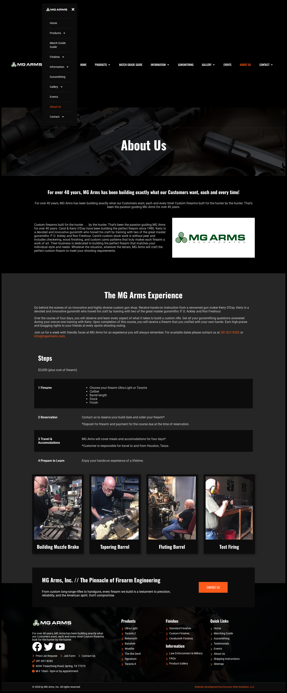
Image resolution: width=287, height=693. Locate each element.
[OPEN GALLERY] (213, 65)
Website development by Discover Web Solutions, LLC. (225, 686)
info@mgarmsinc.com (49, 336)
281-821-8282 (230, 332)
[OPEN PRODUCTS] (109, 65)
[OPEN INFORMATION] (168, 65)
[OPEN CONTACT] (271, 65)
